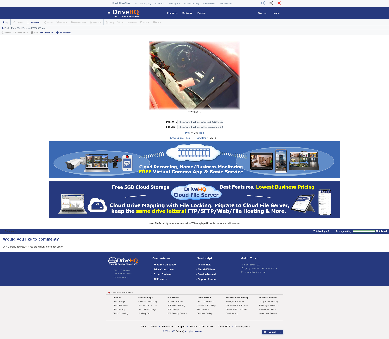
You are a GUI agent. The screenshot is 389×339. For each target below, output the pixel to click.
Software (187, 13)
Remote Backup (204, 309)
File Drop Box (174, 4)
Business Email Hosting (237, 297)
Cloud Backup (119, 309)
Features (172, 13)
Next (201, 132)
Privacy (193, 326)
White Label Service (268, 313)
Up (6, 22)
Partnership (167, 326)
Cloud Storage (119, 301)
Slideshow (48, 32)
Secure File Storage (147, 309)
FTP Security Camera (177, 313)
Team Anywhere (225, 4)
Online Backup (204, 297)
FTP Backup (173, 309)
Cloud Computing (120, 313)
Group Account (209, 4)
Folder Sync (160, 4)
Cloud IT (117, 297)
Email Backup (232, 313)
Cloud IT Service (122, 270)
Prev (187, 132)
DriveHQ (180, 331)
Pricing (201, 13)
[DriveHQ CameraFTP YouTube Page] (279, 3)
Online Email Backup (206, 305)
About (143, 326)
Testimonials (207, 326)
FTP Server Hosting (176, 305)
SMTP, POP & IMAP (235, 301)
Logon (60, 246)
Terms (154, 326)
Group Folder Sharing (268, 301)
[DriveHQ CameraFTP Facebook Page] (263, 3)
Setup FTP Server (175, 301)
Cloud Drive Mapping (142, 4)
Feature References (123, 292)
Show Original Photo (180, 138)
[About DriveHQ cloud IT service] (123, 262)
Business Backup (204, 313)
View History (65, 32)
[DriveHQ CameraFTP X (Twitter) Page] (271, 3)
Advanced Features (268, 297)
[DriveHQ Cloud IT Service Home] (124, 13)
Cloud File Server (120, 305)
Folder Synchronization (269, 305)
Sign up (262, 13)
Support (181, 326)
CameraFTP (224, 326)
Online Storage (145, 297)
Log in (276, 13)
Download (35, 22)
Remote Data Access (147, 305)
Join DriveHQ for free (13, 246)
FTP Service (173, 297)
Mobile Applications (267, 309)
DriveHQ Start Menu (121, 3)
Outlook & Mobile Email (236, 309)
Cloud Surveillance (123, 273)
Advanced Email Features (237, 305)
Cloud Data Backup (205, 301)
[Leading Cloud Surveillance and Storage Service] (194, 159)
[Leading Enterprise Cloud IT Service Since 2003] (194, 199)
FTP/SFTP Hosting (191, 4)
